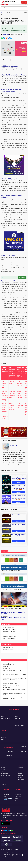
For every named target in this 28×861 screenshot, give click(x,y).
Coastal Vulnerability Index (20, 405)
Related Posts (4, 551)
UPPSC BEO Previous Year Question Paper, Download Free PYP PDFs (12, 667)
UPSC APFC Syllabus (19, 725)
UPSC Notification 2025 (8, 634)
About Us (6, 792)
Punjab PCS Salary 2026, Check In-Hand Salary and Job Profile (14, 694)
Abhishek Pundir (5, 34)
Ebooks (16, 798)
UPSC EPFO (17, 716)
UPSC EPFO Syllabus (19, 718)
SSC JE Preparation (5, 775)
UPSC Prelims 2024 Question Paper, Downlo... (11, 608)
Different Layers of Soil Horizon (5, 369)
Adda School (10, 751)
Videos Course (18, 796)
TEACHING (20, 775)
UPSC (19, 781)
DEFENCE (20, 777)
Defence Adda (24, 751)
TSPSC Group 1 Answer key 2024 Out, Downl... (11, 589)
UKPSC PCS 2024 (5, 739)
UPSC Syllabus (4, 716)
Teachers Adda (24, 746)
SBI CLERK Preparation (3, 770)
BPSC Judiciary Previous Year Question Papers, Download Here (13, 686)
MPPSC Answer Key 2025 (8, 627)
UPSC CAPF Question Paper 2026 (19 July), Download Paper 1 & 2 (12, 671)
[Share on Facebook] (9, 38)
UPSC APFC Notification (20, 723)
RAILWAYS (20, 773)
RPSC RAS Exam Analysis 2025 (9, 629)
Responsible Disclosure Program (9, 852)
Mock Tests (17, 792)
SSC (19, 771)
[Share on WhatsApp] (2, 38)
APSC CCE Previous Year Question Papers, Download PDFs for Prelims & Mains (14, 675)
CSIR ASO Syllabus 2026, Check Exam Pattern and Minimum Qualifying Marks (13, 663)
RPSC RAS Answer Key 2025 (9, 631)
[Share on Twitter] (11, 38)
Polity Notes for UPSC (8, 647)
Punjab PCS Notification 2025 (9, 636)
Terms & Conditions (17, 854)
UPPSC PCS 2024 (5, 733)
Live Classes (18, 794)
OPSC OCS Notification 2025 (9, 638)
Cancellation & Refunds (7, 854)
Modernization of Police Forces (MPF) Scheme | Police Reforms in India (20, 373)
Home (2, 11)
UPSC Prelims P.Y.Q (5, 718)
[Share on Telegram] (4, 38)
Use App (24, 2)
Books (16, 800)
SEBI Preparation (5, 773)
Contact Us (6, 794)
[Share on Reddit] (6, 38)
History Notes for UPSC (8, 649)
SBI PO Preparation (5, 767)
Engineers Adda (9, 755)
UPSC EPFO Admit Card (20, 720)
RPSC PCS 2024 (4, 737)
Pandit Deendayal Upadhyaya (19, 383)
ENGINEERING (21, 779)
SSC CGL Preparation (3, 778)
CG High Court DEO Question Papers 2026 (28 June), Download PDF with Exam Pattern (14, 679)
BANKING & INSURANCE (20, 768)
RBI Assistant (4, 780)
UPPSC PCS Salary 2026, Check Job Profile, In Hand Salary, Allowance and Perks (14, 698)
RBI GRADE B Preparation (4, 784)
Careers (8, 799)
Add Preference (21, 277)
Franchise (6, 801)
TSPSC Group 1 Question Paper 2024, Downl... (11, 570)
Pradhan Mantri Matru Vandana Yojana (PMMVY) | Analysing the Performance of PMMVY (5, 411)
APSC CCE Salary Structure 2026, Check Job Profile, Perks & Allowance (14, 690)
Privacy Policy (5, 856)
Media (5, 796)
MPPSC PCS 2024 (5, 735)
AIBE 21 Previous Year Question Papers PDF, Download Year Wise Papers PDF (12, 682)
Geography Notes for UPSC (9, 651)
